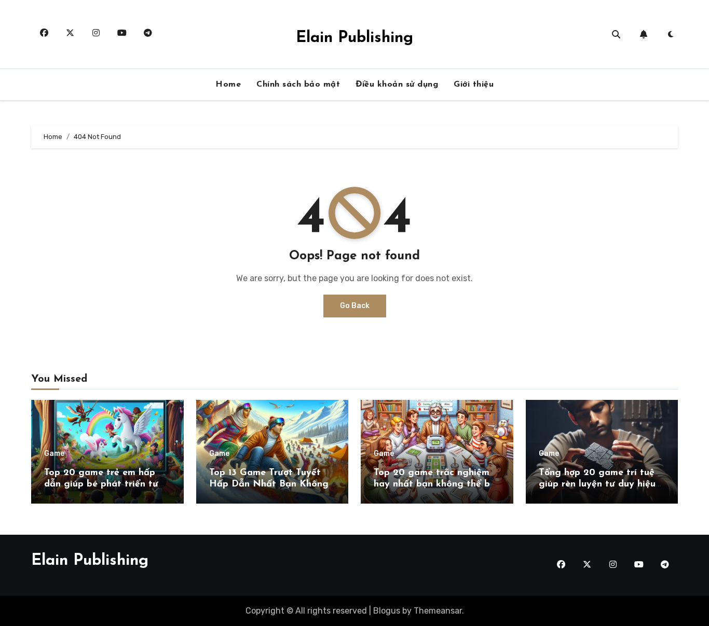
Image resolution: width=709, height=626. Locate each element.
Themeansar (438, 611)
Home (228, 84)
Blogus (386, 611)
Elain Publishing (354, 38)
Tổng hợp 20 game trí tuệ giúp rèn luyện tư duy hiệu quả (597, 484)
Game (54, 453)
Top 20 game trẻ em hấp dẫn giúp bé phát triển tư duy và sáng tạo (101, 484)
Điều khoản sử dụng (397, 84)
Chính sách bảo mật (298, 84)
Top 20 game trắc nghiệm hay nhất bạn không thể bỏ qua (434, 484)
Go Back (355, 305)
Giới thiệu (474, 84)
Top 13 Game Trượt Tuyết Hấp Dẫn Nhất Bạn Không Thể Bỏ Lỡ (269, 484)
